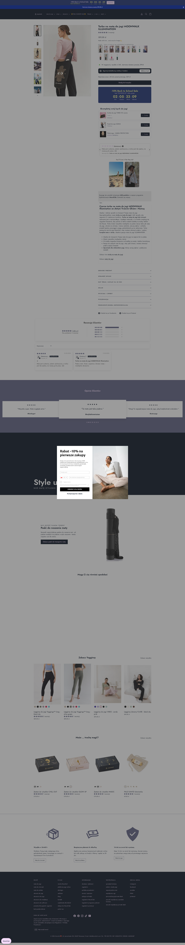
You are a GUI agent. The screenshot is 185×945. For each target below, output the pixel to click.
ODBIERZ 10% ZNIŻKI (75, 489)
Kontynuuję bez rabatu (74, 493)
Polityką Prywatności (75, 485)
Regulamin (72, 484)
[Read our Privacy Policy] (88, 485)
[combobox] (64, 477)
